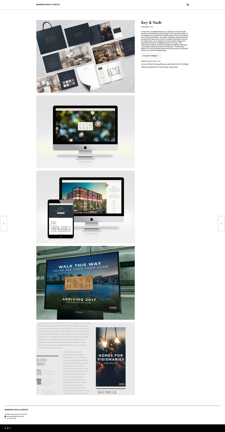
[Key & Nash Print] (85, 56)
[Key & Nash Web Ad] (85, 358)
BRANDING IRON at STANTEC (48, 5)
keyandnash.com (154, 61)
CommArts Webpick (150, 56)
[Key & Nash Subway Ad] (85, 283)
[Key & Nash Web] (85, 131)
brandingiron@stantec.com (15, 416)
